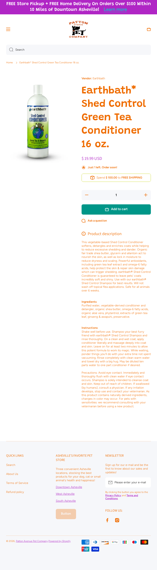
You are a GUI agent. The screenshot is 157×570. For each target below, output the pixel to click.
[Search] (9, 50)
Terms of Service (17, 483)
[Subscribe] (146, 482)
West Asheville (65, 494)
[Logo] (78, 29)
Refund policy (15, 492)
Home (9, 62)
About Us (12, 474)
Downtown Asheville (69, 487)
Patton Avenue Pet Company (32, 541)
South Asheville (66, 501)
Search (10, 465)
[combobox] (78, 50)
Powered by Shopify (59, 541)
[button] (149, 29)
